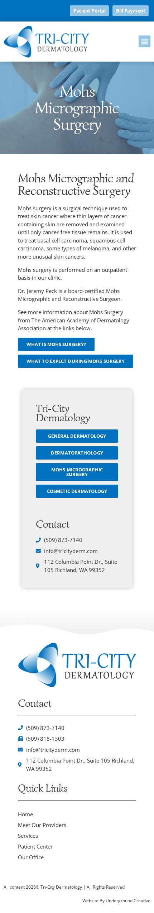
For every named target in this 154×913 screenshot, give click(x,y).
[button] (144, 41)
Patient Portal (89, 10)
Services (28, 835)
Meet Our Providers (42, 824)
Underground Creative (128, 901)
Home (25, 814)
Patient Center (35, 846)
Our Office (31, 857)
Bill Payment (130, 10)
